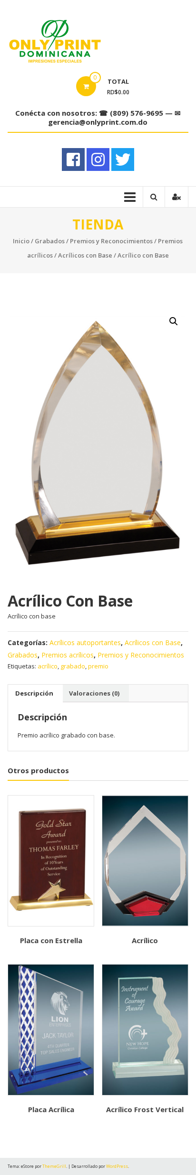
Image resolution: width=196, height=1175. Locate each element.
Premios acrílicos (67, 654)
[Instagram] (98, 159)
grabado (72, 666)
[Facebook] (73, 159)
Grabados (50, 241)
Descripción (34, 693)
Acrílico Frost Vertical (145, 1109)
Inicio (21, 241)
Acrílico (145, 940)
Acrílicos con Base (85, 255)
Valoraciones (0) (94, 693)
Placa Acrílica (51, 1109)
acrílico (48, 666)
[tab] (34, 693)
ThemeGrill (54, 1166)
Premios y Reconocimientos (111, 241)
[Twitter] (122, 159)
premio (98, 666)
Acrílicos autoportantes (85, 642)
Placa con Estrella (51, 940)
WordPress (117, 1166)
